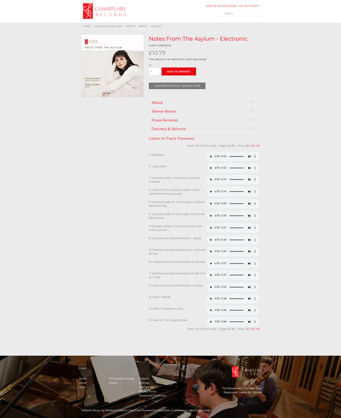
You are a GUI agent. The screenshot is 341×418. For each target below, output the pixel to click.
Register (229, 6)
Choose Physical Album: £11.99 (177, 86)
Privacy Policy (147, 391)
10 (247, 145)
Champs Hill (146, 387)
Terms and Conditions (152, 395)
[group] (112, 66)
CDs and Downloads (108, 26)
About (143, 26)
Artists (130, 26)
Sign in (210, 6)
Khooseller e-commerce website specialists (184, 410)
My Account (248, 6)
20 (252, 145)
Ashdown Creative (116, 410)
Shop (82, 387)
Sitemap (144, 382)
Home (87, 26)
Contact (156, 26)
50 (258, 145)
